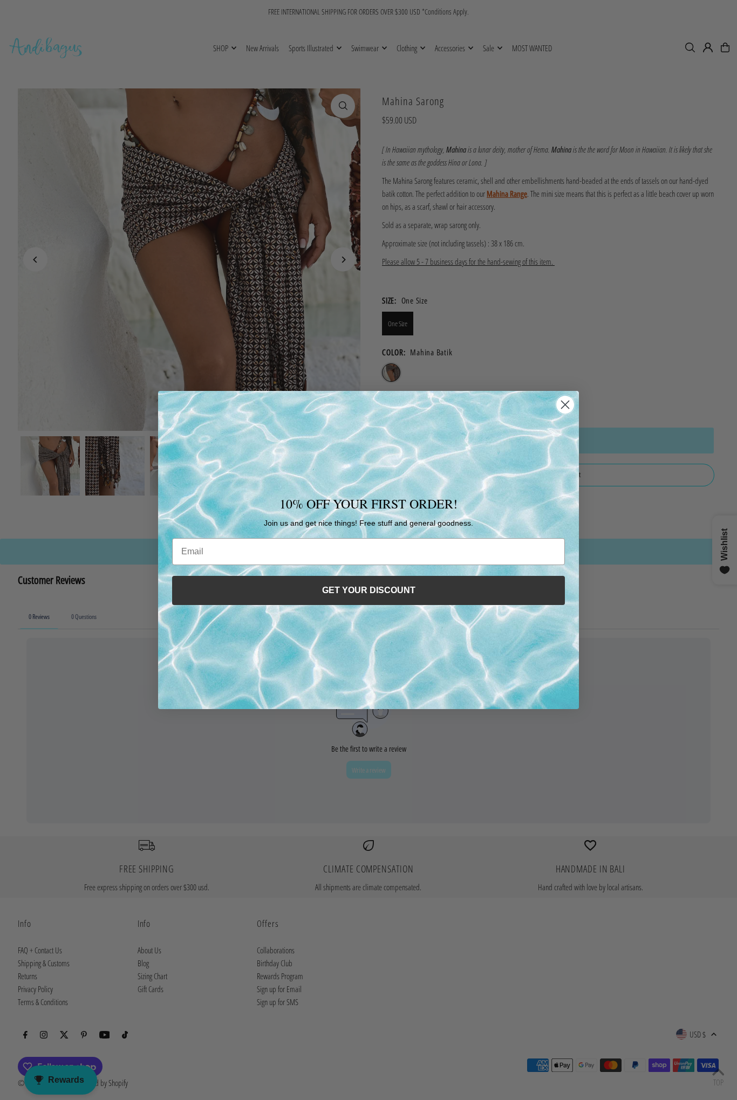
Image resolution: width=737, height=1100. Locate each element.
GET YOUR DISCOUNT (368, 590)
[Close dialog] (565, 404)
